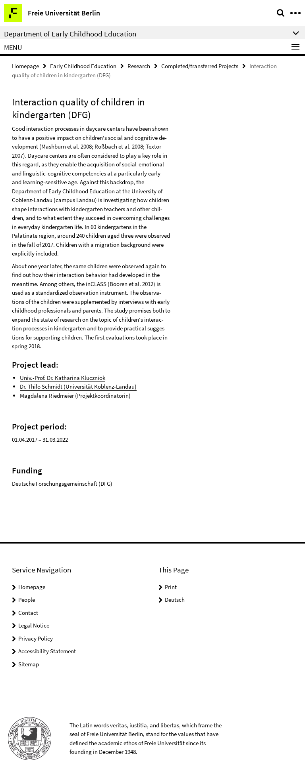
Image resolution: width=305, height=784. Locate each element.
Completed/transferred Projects (199, 66)
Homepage (25, 66)
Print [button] (171, 587)
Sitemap (28, 664)
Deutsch (175, 599)
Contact (28, 612)
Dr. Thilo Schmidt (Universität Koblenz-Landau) (78, 386)
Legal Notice (33, 625)
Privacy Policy (35, 638)
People (26, 599)
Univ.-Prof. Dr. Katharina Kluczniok (62, 378)
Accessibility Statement (47, 651)
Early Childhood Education (83, 66)
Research (138, 66)
